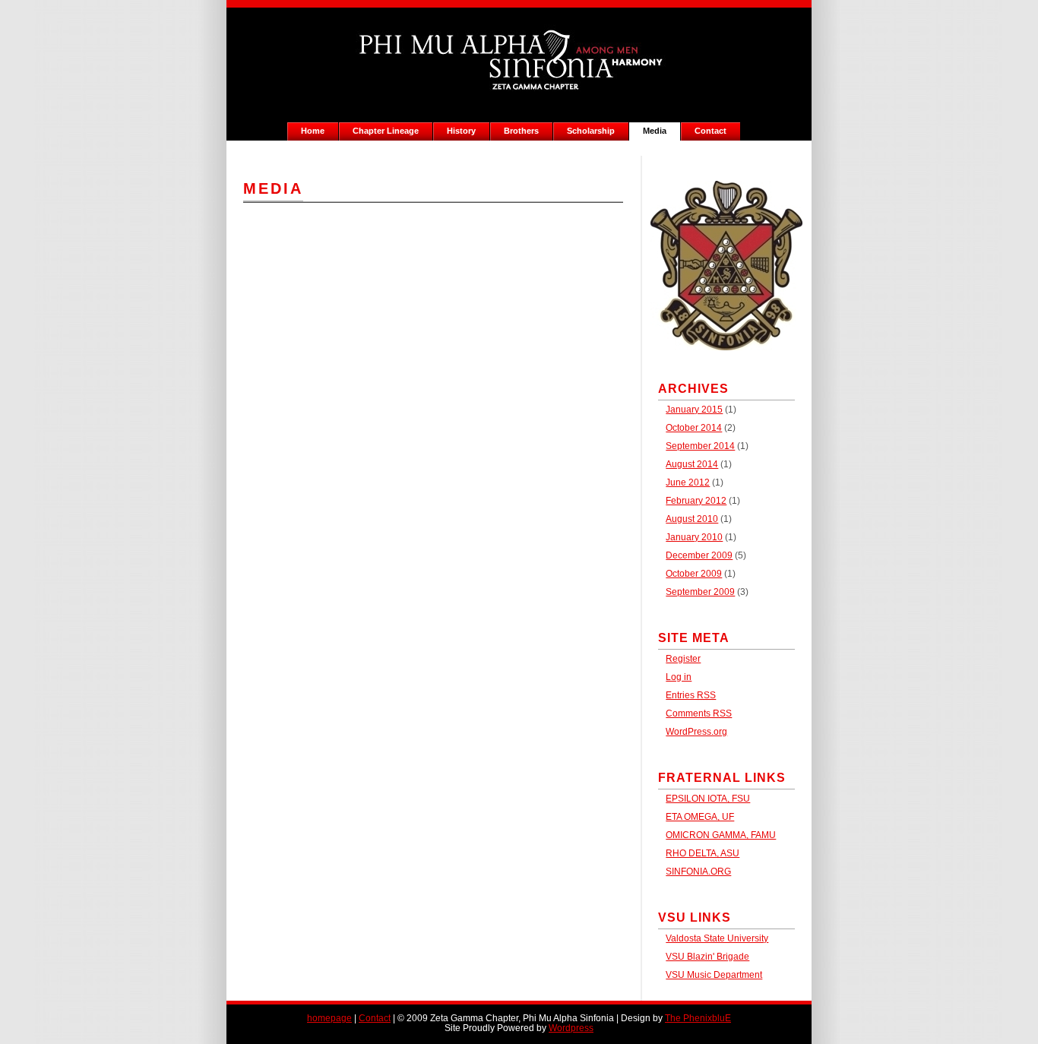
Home (312, 130)
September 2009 (700, 591)
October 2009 (694, 573)
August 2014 (692, 464)
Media (654, 130)
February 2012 (696, 500)
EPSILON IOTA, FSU (708, 798)
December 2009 (699, 555)
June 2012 (688, 482)
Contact (710, 130)
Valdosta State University (717, 938)
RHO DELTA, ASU (702, 853)
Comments (699, 713)
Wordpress (571, 1028)
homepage (329, 1018)
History (461, 130)
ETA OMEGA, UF (700, 816)
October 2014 (694, 427)
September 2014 (700, 446)
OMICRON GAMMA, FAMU (721, 835)
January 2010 (694, 537)
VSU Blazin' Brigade (707, 956)
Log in (678, 677)
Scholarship (591, 130)
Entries (691, 695)
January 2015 (694, 409)
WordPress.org (696, 731)
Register (683, 658)
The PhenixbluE (698, 1018)
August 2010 (692, 519)
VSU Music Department (714, 974)
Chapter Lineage (386, 130)
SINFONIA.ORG (698, 871)
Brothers (521, 130)
